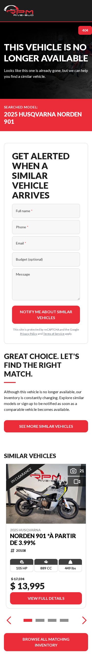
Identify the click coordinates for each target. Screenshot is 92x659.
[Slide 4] (64, 620)
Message (23, 274)
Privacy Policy (28, 333)
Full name (24, 211)
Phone (22, 227)
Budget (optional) (29, 259)
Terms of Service (54, 333)
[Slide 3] (52, 620)
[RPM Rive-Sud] (18, 11)
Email (21, 243)
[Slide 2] (40, 620)
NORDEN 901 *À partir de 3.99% (43, 539)
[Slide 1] (28, 620)
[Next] (83, 620)
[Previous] (9, 620)
